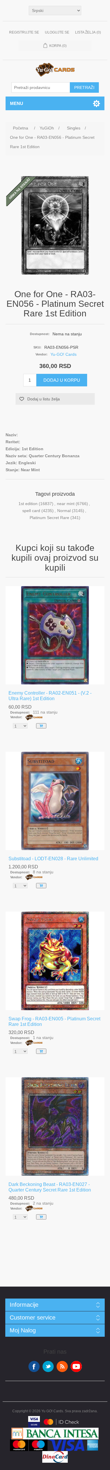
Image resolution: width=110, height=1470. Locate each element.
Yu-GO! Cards (63, 354)
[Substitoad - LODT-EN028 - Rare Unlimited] (55, 801)
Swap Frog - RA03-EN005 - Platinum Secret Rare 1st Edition (54, 1021)
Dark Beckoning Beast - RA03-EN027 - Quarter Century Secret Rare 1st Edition (50, 1187)
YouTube (76, 1366)
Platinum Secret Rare (49, 517)
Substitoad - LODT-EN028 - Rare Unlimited (53, 858)
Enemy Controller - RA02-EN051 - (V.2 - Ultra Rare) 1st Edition (50, 696)
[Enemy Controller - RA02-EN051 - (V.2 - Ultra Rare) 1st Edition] (55, 635)
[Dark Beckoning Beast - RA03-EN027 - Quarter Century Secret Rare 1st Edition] (55, 1126)
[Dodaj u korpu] (41, 725)
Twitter (48, 1366)
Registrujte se (24, 32)
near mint (66, 503)
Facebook (34, 1366)
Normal (64, 510)
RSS (62, 1366)
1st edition (28, 503)
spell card (31, 510)
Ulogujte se (57, 32)
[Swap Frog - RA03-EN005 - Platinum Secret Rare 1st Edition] (55, 961)
